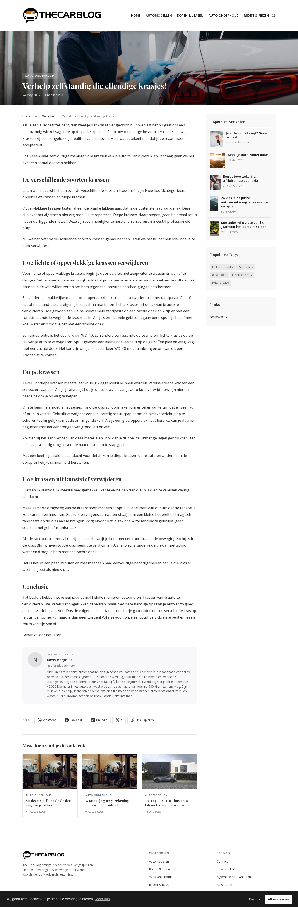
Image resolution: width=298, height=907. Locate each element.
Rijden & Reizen (256, 15)
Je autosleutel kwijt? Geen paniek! (246, 135)
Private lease (220, 283)
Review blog (219, 317)
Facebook (76, 720)
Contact (222, 861)
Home (135, 15)
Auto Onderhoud (224, 15)
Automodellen (159, 15)
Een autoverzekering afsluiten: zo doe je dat (241, 179)
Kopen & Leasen (190, 15)
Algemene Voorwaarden (234, 877)
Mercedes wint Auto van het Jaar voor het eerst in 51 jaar (243, 225)
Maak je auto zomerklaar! (248, 155)
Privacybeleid (226, 869)
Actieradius (245, 267)
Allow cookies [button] (278, 899)
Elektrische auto (222, 267)
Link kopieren (145, 720)
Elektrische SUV (242, 275)
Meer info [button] (102, 899)
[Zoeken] (274, 15)
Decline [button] (254, 899)
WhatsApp (50, 720)
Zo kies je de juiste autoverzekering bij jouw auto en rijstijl (244, 202)
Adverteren (224, 885)
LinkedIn (101, 720)
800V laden (219, 275)
